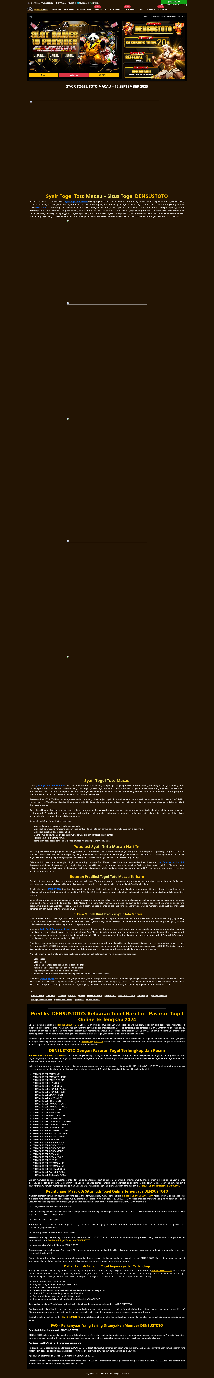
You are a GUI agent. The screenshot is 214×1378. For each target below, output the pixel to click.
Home (57, 9)
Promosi (162, 9)
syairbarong (79, 1000)
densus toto (50, 996)
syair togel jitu (142, 996)
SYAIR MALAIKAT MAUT (126, 996)
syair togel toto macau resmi (41, 1000)
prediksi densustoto (94, 996)
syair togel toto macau (159, 996)
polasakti (81, 996)
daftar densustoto (37, 996)
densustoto (62, 996)
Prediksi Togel (84, 9)
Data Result (130, 9)
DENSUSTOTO (106, 1373)
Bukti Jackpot (147, 9)
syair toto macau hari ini (63, 1000)
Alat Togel (115, 9)
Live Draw (69, 9)
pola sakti (72, 996)
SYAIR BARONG (110, 996)
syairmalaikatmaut (93, 1000)
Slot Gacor (100, 9)
